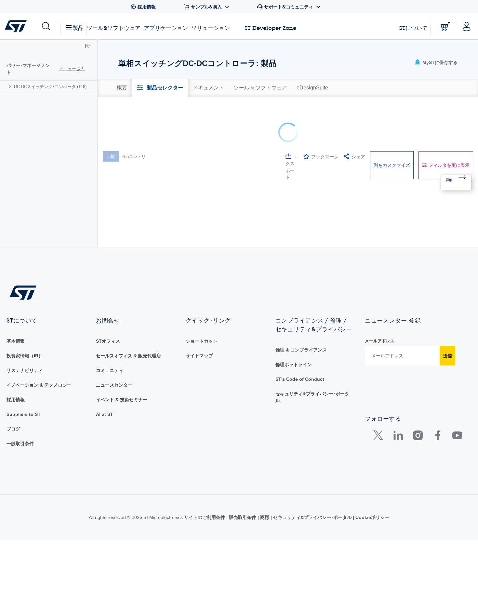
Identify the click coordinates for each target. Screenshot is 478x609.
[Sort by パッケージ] (252, 153)
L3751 (122, 193)
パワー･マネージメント (28, 69)
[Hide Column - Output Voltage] (383, 153)
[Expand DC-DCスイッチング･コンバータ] (10, 86)
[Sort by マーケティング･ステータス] (203, 153)
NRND (176, 267)
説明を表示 (153, 153)
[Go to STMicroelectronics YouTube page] (457, 465)
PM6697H (126, 229)
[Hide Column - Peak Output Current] (465, 153)
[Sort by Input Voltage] (293, 153)
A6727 (122, 264)
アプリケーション (166, 27)
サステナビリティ (25, 399)
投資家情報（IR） (25, 385)
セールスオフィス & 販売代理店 (128, 385)
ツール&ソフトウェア (113, 27)
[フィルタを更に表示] (210, 181)
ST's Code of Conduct (299, 408)
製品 (78, 27)
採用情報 (16, 428)
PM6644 (124, 213)
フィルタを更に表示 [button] (449, 119)
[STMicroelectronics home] (17, 26)
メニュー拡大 (72, 68)
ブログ (13, 458)
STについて (413, 27)
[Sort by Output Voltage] (375, 153)
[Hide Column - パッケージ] (260, 153)
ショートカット (202, 370)
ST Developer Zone (270, 28)
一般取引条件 (20, 472)
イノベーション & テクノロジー (39, 414)
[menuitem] (49, 86)
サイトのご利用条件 (205, 546)
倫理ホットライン (293, 393)
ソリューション (210, 27)
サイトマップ (199, 385)
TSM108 (124, 246)
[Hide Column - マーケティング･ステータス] (211, 153)
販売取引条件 (243, 546)
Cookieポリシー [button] (371, 546)
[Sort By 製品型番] (125, 154)
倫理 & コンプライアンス (301, 379)
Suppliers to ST (24, 443)
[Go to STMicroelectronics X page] (379, 465)
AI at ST (104, 443)
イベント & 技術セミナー (121, 428)
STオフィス (108, 370)
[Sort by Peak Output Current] (457, 153)
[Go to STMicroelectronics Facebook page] (437, 465)
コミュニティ (109, 399)
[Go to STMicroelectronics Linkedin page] (398, 465)
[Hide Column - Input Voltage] (301, 153)
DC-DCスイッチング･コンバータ (50, 86)
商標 (265, 546)
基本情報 (16, 370)
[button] (45, 26)
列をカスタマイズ (392, 119)
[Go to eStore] (445, 26)
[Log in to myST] (466, 26)
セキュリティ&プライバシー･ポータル (312, 546)
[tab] (122, 88)
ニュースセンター (114, 414)
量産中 (177, 196)
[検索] (156, 170)
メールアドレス (379, 370)
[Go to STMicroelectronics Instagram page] (418, 465)
